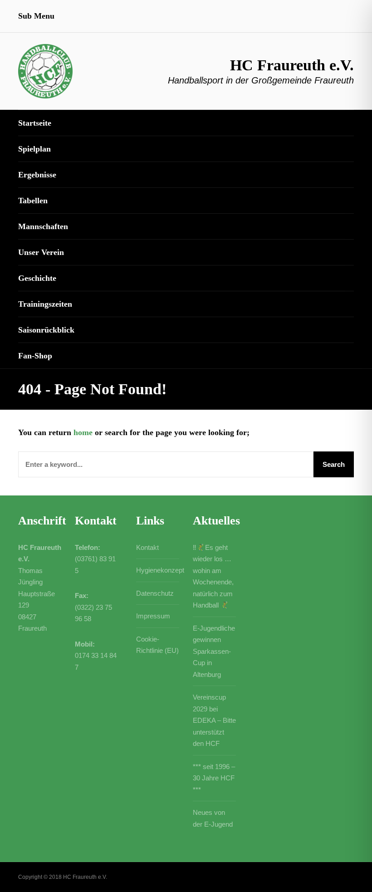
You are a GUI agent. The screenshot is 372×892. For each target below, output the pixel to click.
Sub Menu (36, 15)
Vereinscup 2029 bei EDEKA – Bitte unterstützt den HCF (214, 720)
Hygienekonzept (160, 570)
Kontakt (147, 547)
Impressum (153, 616)
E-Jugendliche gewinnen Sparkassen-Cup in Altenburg (214, 651)
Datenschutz (155, 593)
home (83, 432)
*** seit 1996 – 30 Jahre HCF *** (214, 778)
